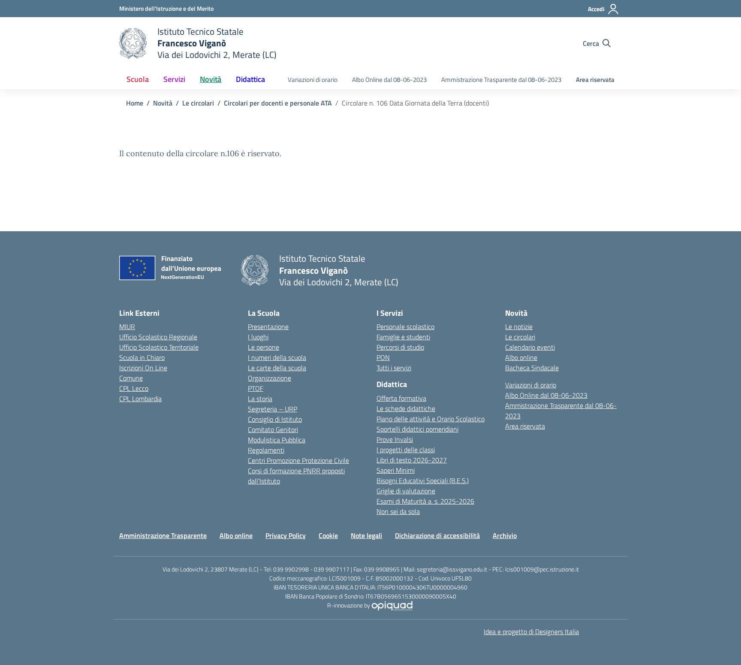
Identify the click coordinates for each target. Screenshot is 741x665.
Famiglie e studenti (403, 337)
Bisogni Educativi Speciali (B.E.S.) (423, 480)
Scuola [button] (138, 79)
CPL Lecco (133, 388)
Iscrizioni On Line (143, 368)
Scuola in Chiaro (142, 357)
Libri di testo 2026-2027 (412, 460)
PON (383, 357)
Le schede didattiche (406, 408)
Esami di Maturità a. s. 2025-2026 (425, 501)
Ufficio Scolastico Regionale (158, 337)
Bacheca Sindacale (532, 368)
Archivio (505, 535)
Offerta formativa (401, 398)
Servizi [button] (174, 79)
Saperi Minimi (396, 470)
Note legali (366, 535)
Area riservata (595, 80)
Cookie (328, 535)
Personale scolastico (405, 326)
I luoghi (258, 337)
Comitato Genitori (273, 429)
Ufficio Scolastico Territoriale (159, 347)
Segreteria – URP (272, 409)
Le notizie (519, 326)
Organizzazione (269, 378)
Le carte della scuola (277, 368)
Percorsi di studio (400, 347)
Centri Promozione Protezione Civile (298, 460)
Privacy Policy (285, 535)
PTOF (255, 388)
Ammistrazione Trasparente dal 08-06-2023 (501, 80)
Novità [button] (210, 79)
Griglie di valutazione (406, 491)
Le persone (263, 347)
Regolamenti (266, 450)
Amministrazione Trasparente (163, 535)
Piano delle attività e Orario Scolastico (431, 419)
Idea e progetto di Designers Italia (531, 631)
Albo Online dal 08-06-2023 (389, 80)
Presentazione (268, 326)
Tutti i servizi (394, 368)
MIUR (127, 326)
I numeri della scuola (277, 357)
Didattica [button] (250, 79)
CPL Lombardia (140, 398)
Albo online (521, 357)
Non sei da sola (398, 511)
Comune (131, 378)
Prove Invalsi (395, 439)
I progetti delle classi (406, 449)
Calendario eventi (530, 347)
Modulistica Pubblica (276, 440)
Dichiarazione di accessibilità (437, 535)
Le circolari (520, 337)
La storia (260, 398)
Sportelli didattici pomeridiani (417, 429)
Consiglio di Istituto (275, 419)
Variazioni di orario (312, 80)
